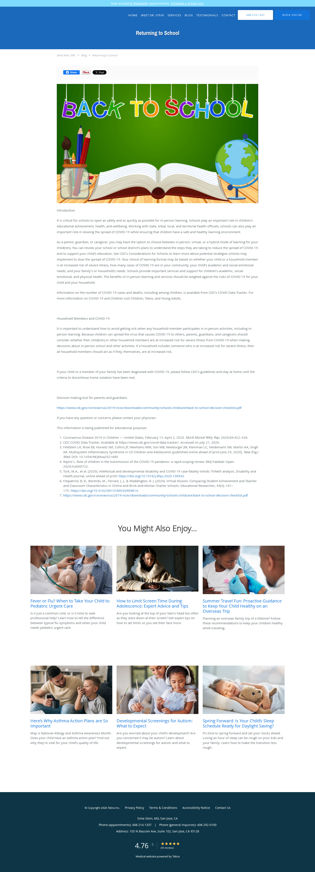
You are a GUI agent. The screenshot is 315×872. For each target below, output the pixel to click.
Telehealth (140, 3)
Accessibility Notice (196, 808)
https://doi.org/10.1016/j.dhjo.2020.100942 (151, 476)
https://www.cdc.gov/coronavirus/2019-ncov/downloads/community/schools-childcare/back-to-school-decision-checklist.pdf (149, 407)
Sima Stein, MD (66, 55)
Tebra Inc (113, 808)
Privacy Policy (134, 808)
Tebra (176, 856)
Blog (84, 55)
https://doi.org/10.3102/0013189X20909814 (104, 490)
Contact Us (223, 808)
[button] (292, 15)
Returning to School (105, 55)
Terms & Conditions (163, 808)
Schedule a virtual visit (187, 3)
